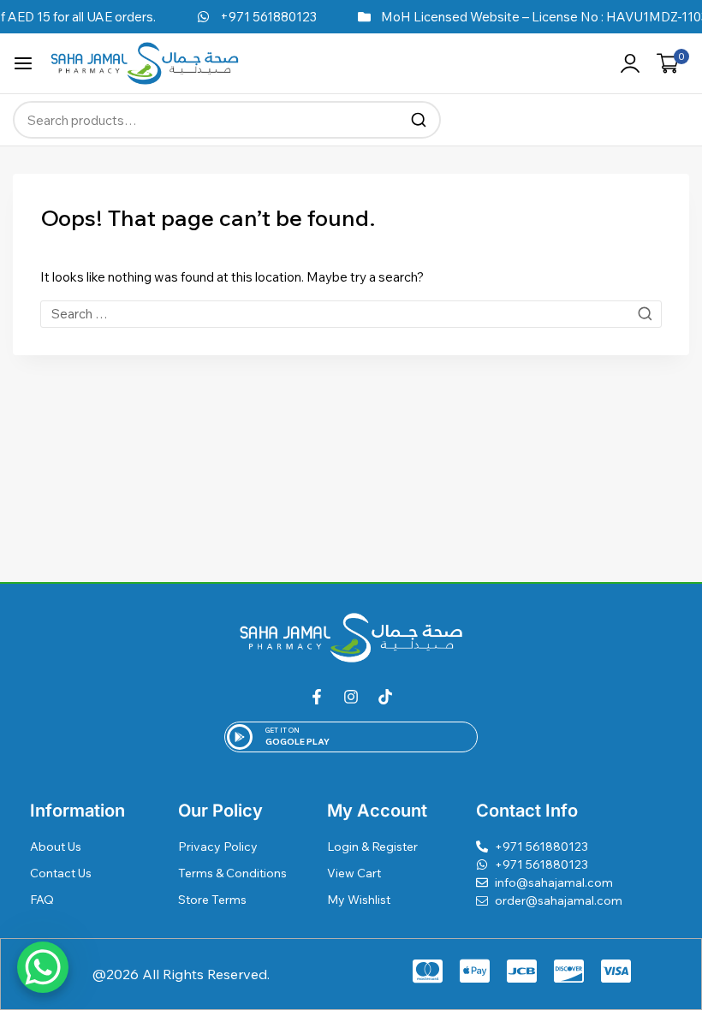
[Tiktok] (385, 696)
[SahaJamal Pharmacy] (145, 63)
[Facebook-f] (316, 696)
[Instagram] (351, 696)
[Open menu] (23, 63)
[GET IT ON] (240, 737)
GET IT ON (282, 730)
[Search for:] (351, 314)
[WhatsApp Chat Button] (42, 967)
